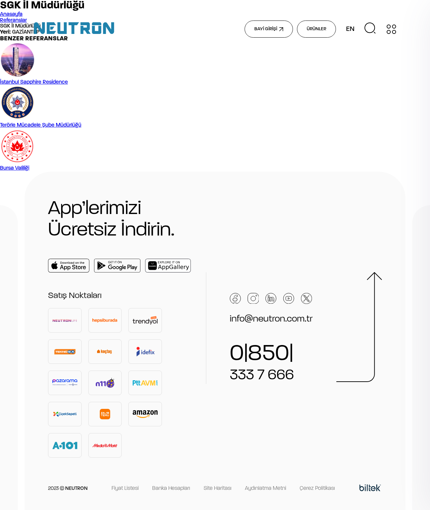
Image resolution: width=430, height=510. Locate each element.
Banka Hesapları (171, 488)
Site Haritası (217, 488)
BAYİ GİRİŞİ (265, 29)
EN (350, 29)
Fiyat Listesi (125, 488)
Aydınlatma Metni (265, 488)
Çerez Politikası (317, 488)
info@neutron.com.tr (271, 319)
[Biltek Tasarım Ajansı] (370, 488)
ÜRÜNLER (316, 29)
